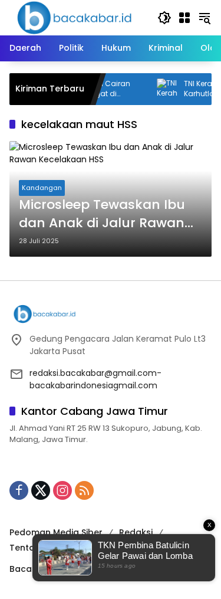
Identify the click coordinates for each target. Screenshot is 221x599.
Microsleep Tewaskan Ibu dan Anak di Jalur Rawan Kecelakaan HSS (102, 214)
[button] (164, 18)
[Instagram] (62, 490)
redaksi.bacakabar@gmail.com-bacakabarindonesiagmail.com (95, 379)
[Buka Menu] (184, 18)
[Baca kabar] (74, 17)
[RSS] (84, 490)
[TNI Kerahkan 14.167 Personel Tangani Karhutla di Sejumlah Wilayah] (159, 89)
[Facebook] (18, 490)
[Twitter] (40, 490)
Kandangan (42, 187)
